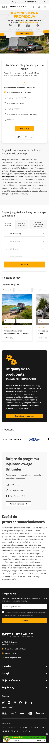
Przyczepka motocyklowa (15, 103)
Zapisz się (24, 620)
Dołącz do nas (9, 593)
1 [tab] (18, 49)
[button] (46, 733)
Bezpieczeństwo (9, 321)
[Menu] (45, 7)
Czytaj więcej (8, 337)
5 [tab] (30, 49)
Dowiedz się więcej (17, 503)
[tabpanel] (24, 31)
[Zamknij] (44, 2)
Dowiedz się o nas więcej (24, 416)
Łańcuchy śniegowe (21, 224)
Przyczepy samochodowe (24, 321)
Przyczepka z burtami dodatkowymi (19, 98)
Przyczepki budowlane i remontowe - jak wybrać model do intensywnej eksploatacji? (17, 332)
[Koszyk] (39, 7)
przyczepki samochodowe (12, 176)
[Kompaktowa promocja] (24, 31)
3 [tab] (24, 49)
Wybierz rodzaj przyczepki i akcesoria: (19, 87)
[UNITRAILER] (12, 439)
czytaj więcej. (29, 615)
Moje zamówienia (11, 680)
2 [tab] (21, 49)
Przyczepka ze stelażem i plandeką (19, 92)
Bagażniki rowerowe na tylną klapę (38, 224)
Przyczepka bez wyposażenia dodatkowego (22, 114)
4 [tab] (27, 49)
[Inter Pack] (34, 439)
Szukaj (23, 264)
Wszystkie (10, 119)
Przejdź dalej (24, 128)
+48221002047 (11, 653)
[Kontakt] (24, 635)
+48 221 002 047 (31, 2)
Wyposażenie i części (40, 290)
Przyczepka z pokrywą (14, 108)
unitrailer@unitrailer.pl (13, 657)
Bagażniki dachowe (8, 224)
